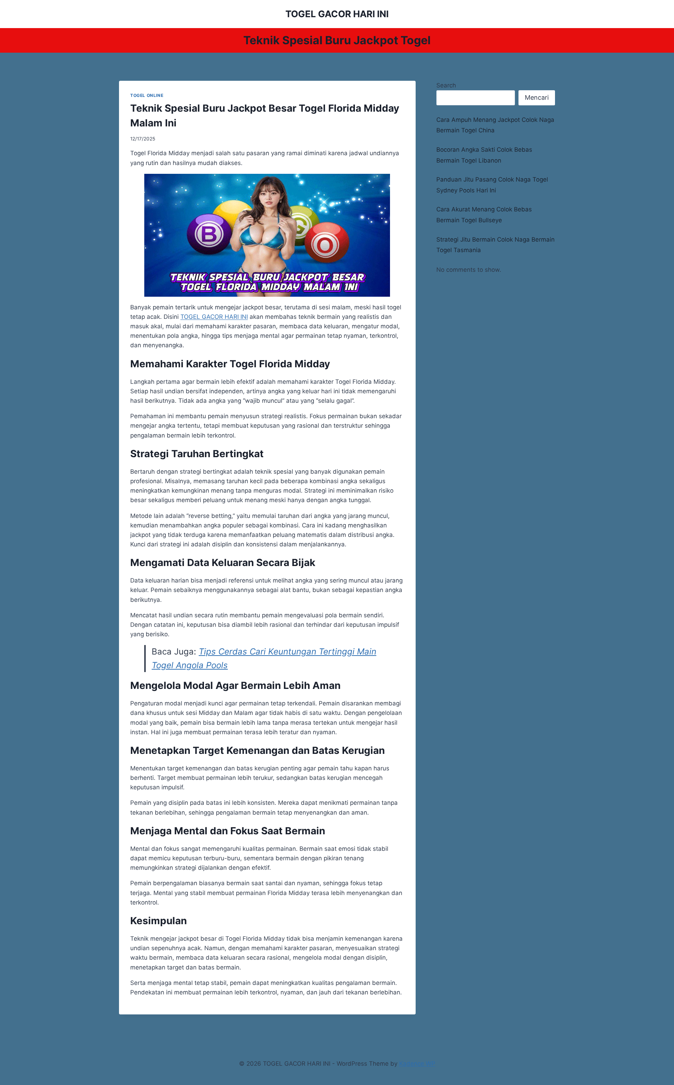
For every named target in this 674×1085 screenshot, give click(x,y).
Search (446, 85)
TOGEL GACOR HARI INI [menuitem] (214, 316)
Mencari (537, 97)
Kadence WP (417, 1063)
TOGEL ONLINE (146, 95)
